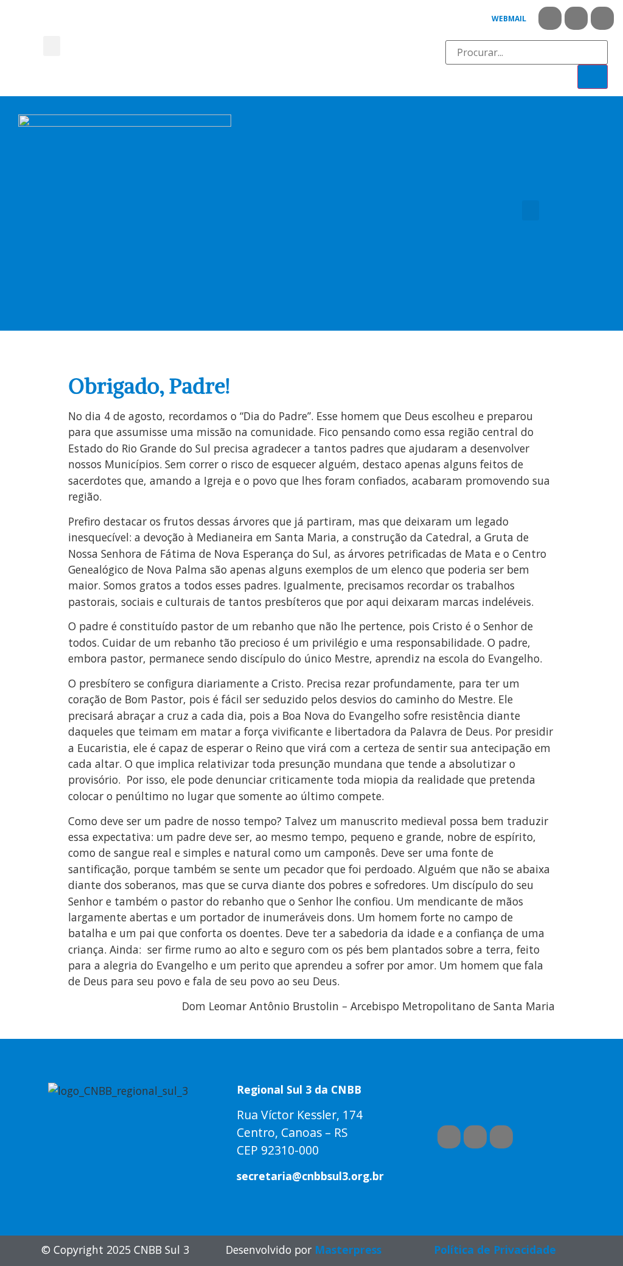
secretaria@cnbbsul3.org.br (310, 1176)
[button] (51, 46)
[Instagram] (602, 18)
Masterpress (348, 1249)
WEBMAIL (509, 18)
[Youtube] (576, 18)
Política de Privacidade (495, 1249)
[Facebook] (550, 18)
